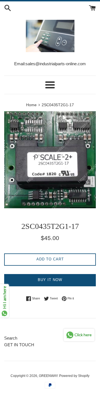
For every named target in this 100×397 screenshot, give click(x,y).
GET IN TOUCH (19, 344)
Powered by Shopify (74, 376)
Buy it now (50, 280)
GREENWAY (48, 376)
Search (10, 338)
